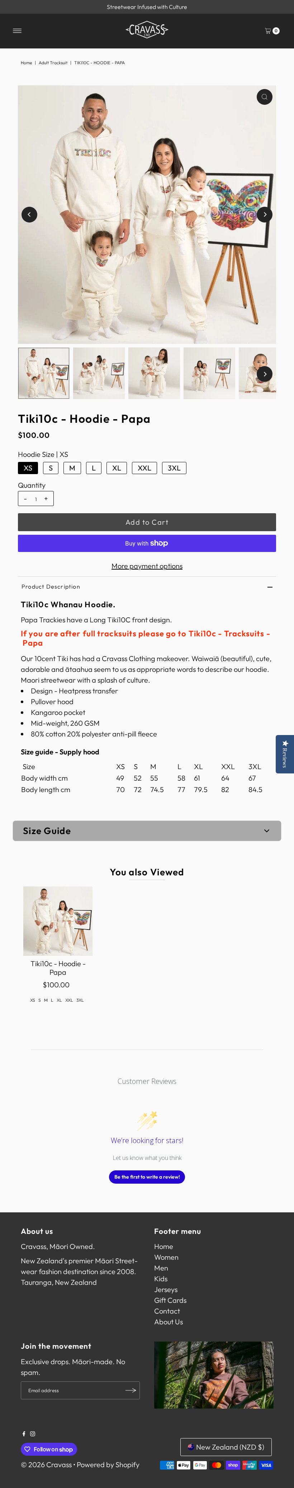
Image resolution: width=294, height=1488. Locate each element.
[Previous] (29, 215)
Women (166, 1257)
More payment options (147, 565)
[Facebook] (24, 1433)
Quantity (32, 485)
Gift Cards (170, 1300)
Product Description (51, 586)
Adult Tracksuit (53, 62)
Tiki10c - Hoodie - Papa (58, 968)
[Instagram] (32, 1433)
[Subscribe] (131, 1390)
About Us (168, 1321)
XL (116, 467)
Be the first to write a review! (147, 1177)
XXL (144, 467)
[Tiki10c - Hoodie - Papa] (58, 921)
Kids (160, 1278)
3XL (174, 467)
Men (161, 1267)
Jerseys (165, 1289)
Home (26, 62)
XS (28, 467)
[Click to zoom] (264, 97)
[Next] (264, 215)
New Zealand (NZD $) (230, 1446)
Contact (167, 1310)
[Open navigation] (17, 31)
